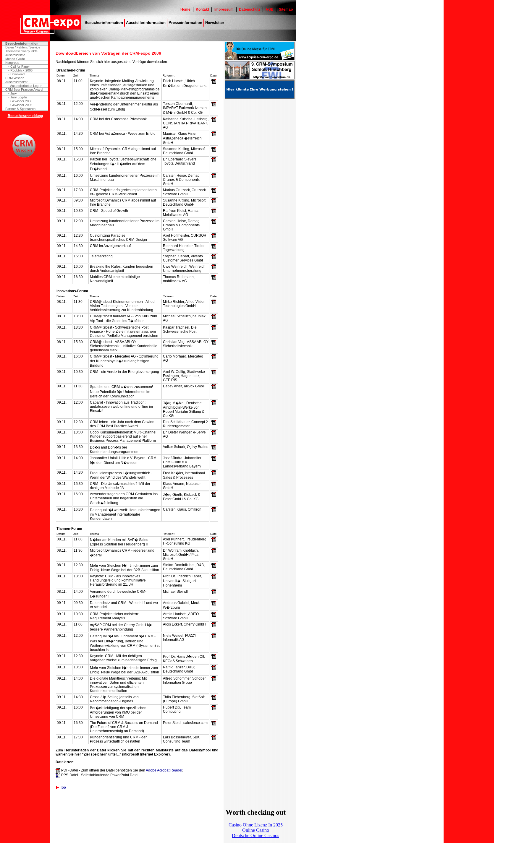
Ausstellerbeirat (16, 82)
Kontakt (202, 9)
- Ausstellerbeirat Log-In (25, 85)
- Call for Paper (19, 66)
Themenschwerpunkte (21, 51)
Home (185, 9)
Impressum (224, 9)
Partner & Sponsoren (20, 109)
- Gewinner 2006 (20, 101)
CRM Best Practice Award (24, 89)
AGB (270, 9)
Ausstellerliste (15, 55)
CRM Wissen (14, 78)
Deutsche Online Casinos (255, 835)
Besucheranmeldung (25, 116)
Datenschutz (249, 9)
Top (63, 787)
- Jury (12, 93)
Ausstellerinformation (146, 22)
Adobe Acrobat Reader (164, 770)
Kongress (12, 62)
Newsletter (214, 22)
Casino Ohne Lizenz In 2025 (256, 824)
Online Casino (255, 830)
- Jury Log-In (17, 97)
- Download (16, 74)
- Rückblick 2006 (20, 70)
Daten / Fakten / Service (22, 47)
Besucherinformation (104, 22)
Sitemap (286, 9)
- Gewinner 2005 (20, 105)
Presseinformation (185, 22)
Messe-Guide (15, 59)
